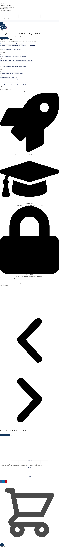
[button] (29, 340)
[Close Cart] (2, 544)
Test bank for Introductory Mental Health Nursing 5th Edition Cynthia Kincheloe (13, 56)
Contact (29, 474)
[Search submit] (1, 23)
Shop (29, 469)
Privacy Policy (29, 476)
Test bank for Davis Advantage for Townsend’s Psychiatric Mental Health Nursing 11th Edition (15, 62)
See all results (3, 27)
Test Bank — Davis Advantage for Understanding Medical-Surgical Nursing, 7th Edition (14, 84)
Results (2, 25)
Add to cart (2, 48)
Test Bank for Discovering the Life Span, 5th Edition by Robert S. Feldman (12, 79)
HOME (29, 467)
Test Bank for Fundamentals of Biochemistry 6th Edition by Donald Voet (11, 73)
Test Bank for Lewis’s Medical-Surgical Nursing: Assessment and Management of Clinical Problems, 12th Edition (18, 45)
